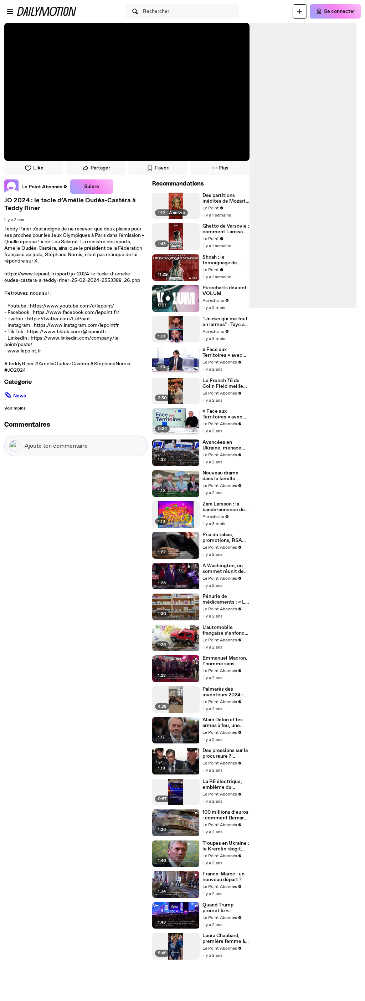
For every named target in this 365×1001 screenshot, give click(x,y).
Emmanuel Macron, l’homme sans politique (224, 661)
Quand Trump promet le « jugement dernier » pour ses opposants (224, 908)
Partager (100, 168)
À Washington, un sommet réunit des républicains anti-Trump (224, 568)
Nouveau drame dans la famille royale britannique (223, 476)
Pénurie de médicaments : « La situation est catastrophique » (225, 599)
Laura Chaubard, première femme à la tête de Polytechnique (223, 938)
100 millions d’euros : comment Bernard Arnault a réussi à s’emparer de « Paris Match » (225, 815)
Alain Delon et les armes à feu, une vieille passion (222, 722)
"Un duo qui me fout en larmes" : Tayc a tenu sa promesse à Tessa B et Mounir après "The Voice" (225, 321)
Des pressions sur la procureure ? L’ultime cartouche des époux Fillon (225, 753)
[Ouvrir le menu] (10, 11)
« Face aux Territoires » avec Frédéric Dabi (222, 352)
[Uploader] (300, 11)
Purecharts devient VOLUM (224, 290)
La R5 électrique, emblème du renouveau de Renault (222, 784)
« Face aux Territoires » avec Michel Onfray (222, 414)
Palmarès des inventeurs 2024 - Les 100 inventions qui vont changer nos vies (224, 692)
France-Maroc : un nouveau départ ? (223, 877)
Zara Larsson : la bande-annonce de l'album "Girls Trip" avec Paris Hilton (223, 507)
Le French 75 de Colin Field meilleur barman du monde (225, 383)
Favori (162, 168)
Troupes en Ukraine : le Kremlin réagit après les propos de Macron (225, 846)
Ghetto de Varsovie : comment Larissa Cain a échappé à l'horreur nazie (225, 229)
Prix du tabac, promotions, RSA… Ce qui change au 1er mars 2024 (225, 537)
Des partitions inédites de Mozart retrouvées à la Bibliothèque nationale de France (225, 198)
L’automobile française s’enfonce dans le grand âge (224, 630)
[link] (35, 186)
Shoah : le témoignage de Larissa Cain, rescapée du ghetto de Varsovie (224, 260)
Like (38, 168)
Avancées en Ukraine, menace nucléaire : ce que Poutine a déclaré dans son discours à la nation (224, 445)
